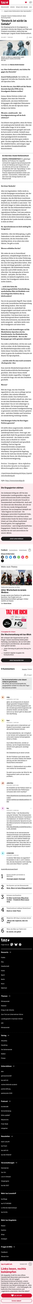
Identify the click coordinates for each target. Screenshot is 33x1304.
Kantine (3, 1230)
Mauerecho (5, 1119)
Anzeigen (4, 1239)
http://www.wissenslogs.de (15, 481)
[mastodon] (11, 945)
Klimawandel (5, 1001)
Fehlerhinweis (23, 550)
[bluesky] (16, 945)
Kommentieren (13, 550)
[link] (5, 7)
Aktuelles (4, 1041)
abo (2, 1071)
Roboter (4, 1006)
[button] (30, 2)
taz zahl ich (4, 1080)
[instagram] (20, 945)
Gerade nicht (23, 1264)
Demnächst (5, 1168)
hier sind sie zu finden (9, 688)
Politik (3, 957)
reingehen (4, 1128)
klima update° (5, 1115)
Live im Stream (6, 1177)
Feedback (4, 1252)
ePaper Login (5, 1261)
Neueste (24, 669)
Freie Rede (4, 1124)
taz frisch (4, 1146)
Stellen (3, 1054)
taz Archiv (4, 1212)
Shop (2, 1234)
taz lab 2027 (5, 1185)
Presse (3, 1058)
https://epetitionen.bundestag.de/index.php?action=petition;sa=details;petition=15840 (19, 799)
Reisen (3, 1226)
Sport (3, 975)
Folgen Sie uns (5, 944)
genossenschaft (6, 1076)
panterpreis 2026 (6, 1093)
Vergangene (5, 1181)
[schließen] (30, 1264)
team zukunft (5, 1142)
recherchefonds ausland (9, 1084)
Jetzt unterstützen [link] (16, 539)
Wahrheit (4, 988)
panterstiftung (5, 1089)
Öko (2, 962)
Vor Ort (3, 1172)
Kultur (3, 970)
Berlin (3, 979)
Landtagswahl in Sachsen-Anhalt (12, 1019)
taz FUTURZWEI (6, 1203)
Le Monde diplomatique (9, 1208)
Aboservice (5, 1256)
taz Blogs (4, 1199)
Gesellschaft (5, 966)
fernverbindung (6, 1111)
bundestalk (4, 1106)
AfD (2, 1023)
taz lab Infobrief (6, 1155)
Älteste (30, 669)
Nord (2, 984)
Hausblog (4, 1045)
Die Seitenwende (6, 1049)
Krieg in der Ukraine (7, 1010)
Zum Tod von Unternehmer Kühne (12, 1014)
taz (5, 940)
